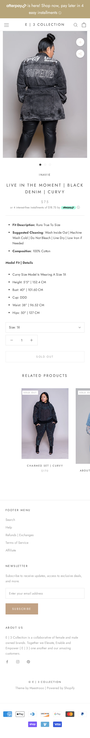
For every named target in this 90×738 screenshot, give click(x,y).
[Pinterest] (28, 661)
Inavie (45, 175)
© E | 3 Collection (45, 682)
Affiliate (11, 550)
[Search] (76, 25)
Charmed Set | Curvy (45, 466)
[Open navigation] (6, 25)
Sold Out (45, 357)
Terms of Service (17, 542)
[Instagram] (17, 661)
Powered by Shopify (61, 688)
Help (9, 527)
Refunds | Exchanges (20, 535)
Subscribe (21, 609)
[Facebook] (7, 661)
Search (10, 519)
